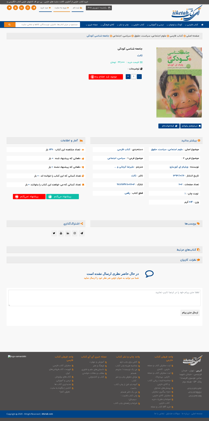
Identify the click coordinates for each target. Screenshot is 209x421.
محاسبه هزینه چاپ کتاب (126, 365)
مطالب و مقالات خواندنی (93, 373)
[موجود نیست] (177, 82)
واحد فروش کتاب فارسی (64, 358)
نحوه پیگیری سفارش (161, 391)
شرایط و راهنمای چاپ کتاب (125, 403)
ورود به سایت (61, 8)
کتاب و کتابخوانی (96, 377)
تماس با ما (159, 413)
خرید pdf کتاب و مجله (161, 406)
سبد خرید (44, 8)
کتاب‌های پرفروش (63, 376)
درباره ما (186, 413)
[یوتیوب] (15, 7)
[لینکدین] (21, 7)
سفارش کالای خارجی (162, 395)
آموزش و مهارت (97, 362)
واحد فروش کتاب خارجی (164, 358)
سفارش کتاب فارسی (62, 365)
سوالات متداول (173, 413)
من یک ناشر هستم (129, 392)
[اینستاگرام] (27, 7)
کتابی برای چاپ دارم (128, 362)
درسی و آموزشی (63, 380)
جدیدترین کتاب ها (63, 384)
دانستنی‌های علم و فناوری (92, 369)
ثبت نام (76, 8)
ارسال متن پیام (190, 312)
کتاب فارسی (176, 36)
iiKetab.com (47, 414)
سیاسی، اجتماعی (122, 36)
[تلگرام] (33, 7)
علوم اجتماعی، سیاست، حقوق (150, 36)
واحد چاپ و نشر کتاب (128, 357)
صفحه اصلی (192, 36)
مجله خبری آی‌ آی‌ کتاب (93, 357)
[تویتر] (9, 7)
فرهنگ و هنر (98, 365)
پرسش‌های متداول (162, 388)
